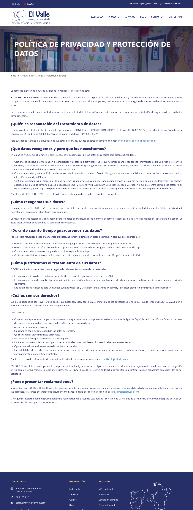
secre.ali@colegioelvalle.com (145, 3)
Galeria (73, 499)
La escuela (97, 16)
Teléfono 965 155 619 (172, 3)
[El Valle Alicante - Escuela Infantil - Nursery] (31, 16)
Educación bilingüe (108, 499)
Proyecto (113, 16)
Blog (143, 16)
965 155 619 (22, 497)
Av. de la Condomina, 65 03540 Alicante (26, 490)
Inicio (13, 75)
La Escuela (74, 489)
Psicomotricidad (107, 505)
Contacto (156, 16)
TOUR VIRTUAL (175, 16)
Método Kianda (106, 489)
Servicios (130, 16)
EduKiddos (104, 494)
